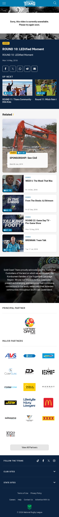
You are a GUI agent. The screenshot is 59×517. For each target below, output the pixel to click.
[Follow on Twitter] (49, 460)
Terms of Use (22, 493)
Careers (12, 499)
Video (6, 43)
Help (19, 499)
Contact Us (28, 499)
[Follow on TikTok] (38, 460)
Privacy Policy (36, 493)
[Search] (55, 3)
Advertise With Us (42, 499)
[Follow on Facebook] (43, 460)
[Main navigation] (4, 3)
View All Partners (29, 447)
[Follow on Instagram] (54, 460)
